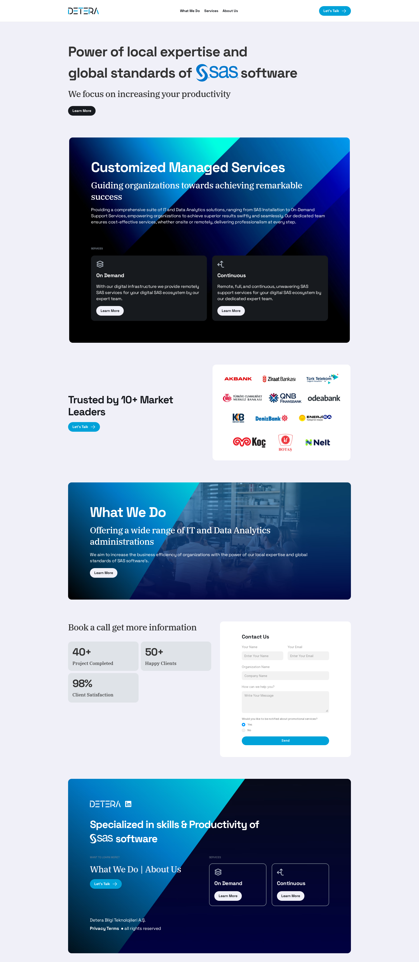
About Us (230, 11)
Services (211, 11)
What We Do (190, 11)
